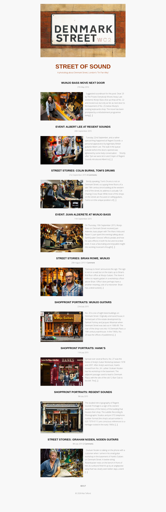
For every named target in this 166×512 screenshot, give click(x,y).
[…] (91, 115)
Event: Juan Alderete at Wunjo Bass (83, 214)
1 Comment (90, 263)
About (83, 486)
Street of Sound (83, 66)
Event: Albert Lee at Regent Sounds (83, 126)
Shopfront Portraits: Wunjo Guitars (83, 302)
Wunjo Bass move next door (83, 82)
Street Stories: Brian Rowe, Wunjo (83, 258)
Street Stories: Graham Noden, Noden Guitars (83, 439)
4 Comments (92, 175)
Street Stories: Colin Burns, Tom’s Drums (83, 170)
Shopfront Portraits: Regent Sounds (83, 392)
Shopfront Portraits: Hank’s (83, 348)
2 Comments (88, 444)
